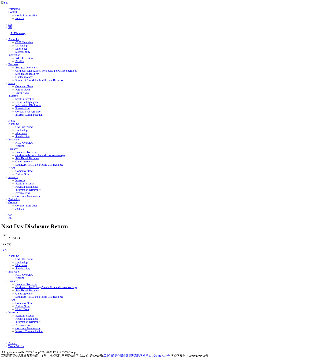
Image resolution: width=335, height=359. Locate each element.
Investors (13, 95)
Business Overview (26, 67)
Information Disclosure (28, 105)
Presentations (22, 108)
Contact (12, 11)
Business (13, 64)
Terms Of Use (16, 346)
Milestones (21, 48)
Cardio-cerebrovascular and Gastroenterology (40, 155)
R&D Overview (24, 58)
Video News (22, 92)
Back (4, 249)
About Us (13, 39)
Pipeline (19, 61)
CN (10, 24)
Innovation (14, 54)
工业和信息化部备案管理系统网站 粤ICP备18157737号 (136, 355)
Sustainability (22, 51)
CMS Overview (24, 42)
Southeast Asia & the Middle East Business (39, 80)
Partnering (14, 8)
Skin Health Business (27, 73)
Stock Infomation (24, 98)
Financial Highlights (26, 102)
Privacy (12, 343)
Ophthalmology (24, 76)
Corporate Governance (27, 111)
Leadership (21, 45)
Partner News (22, 89)
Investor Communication (29, 114)
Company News (24, 86)
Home (11, 120)
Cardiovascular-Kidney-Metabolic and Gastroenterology (46, 70)
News (11, 83)
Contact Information (26, 15)
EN (10, 27)
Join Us (19, 18)
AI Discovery (17, 33)
